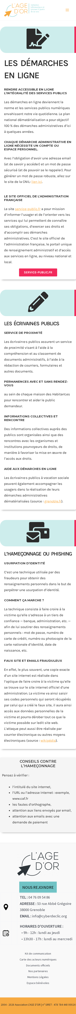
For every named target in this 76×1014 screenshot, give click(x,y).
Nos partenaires (38, 971)
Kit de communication (38, 953)
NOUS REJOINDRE (38, 887)
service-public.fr (28, 209)
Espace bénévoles (38, 983)
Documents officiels (38, 965)
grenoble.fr (52, 501)
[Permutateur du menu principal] (67, 10)
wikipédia (48, 740)
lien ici (36, 182)
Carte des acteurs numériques (38, 959)
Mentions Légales (38, 977)
